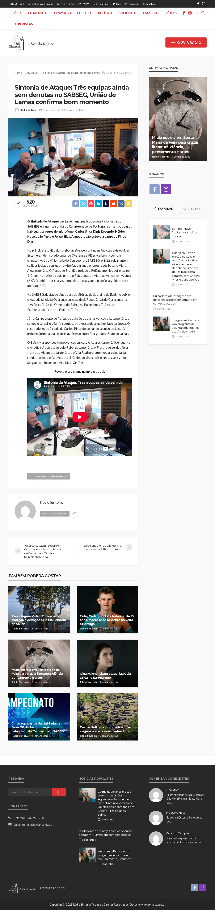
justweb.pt (158, 904)
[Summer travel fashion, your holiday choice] (161, 232)
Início (16, 13)
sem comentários (76, 109)
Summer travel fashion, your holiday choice (185, 232)
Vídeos (171, 13)
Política (105, 13)
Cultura (84, 13)
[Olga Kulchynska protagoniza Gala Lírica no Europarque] (108, 663)
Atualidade (37, 13)
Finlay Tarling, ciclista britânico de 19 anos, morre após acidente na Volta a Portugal (107, 620)
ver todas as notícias (54, 514)
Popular (165, 209)
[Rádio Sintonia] (31, 43)
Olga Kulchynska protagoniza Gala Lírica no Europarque (105, 676)
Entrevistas (22, 24)
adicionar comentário (49, 476)
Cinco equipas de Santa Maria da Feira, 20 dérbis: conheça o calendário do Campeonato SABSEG (39, 727)
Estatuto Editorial (52, 888)
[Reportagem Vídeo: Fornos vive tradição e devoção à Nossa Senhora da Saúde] (39, 609)
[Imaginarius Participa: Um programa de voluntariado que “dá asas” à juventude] (161, 324)
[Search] (203, 13)
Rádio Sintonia (101, 3)
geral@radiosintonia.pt (37, 824)
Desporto (62, 13)
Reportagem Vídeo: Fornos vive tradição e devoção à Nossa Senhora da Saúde (39, 620)
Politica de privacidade (126, 3)
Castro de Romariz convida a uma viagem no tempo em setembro (105, 729)
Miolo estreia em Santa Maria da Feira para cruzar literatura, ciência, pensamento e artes (37, 674)
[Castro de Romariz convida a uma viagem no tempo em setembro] (108, 716)
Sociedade (128, 13)
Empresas (151, 13)
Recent (194, 209)
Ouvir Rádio (189, 42)
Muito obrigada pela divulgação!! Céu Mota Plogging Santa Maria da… (185, 798)
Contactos (149, 3)
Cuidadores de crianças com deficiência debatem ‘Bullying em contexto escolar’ (175, 299)
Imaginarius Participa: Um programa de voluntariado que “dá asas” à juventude (186, 325)
